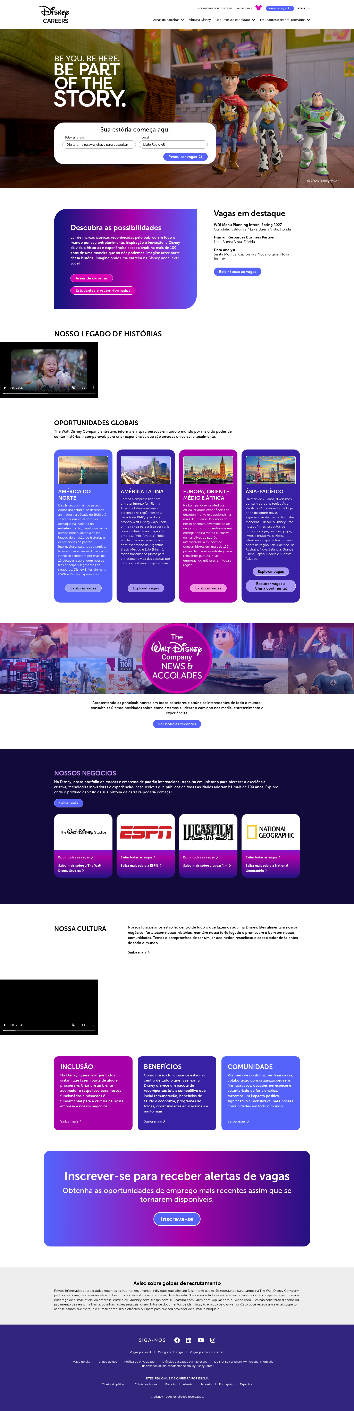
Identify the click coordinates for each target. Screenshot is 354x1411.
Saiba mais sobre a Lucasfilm (205, 865)
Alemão (188, 1384)
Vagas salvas (245, 8)
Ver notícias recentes (177, 724)
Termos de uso (107, 1361)
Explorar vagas (86, 589)
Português (226, 1384)
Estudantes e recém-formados (103, 290)
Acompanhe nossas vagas (215, 8)
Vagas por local (140, 1352)
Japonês (206, 1384)
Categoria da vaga (170, 1352)
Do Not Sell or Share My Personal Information (244, 1362)
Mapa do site (81, 1361)
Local (145, 137)
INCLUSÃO (76, 1067)
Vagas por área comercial (207, 1352)
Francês (170, 1384)
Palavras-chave (75, 137)
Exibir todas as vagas (237, 271)
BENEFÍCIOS (163, 1067)
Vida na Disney (200, 20)
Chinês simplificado (114, 1384)
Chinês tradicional (146, 1384)
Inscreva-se (177, 1219)
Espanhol (246, 1384)
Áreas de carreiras (92, 278)
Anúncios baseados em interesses (184, 1361)
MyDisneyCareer (202, 1366)
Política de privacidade (139, 1361)
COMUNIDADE (250, 1067)
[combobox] (173, 144)
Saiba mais (71, 804)
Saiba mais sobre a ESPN (139, 865)
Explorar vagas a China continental (271, 585)
